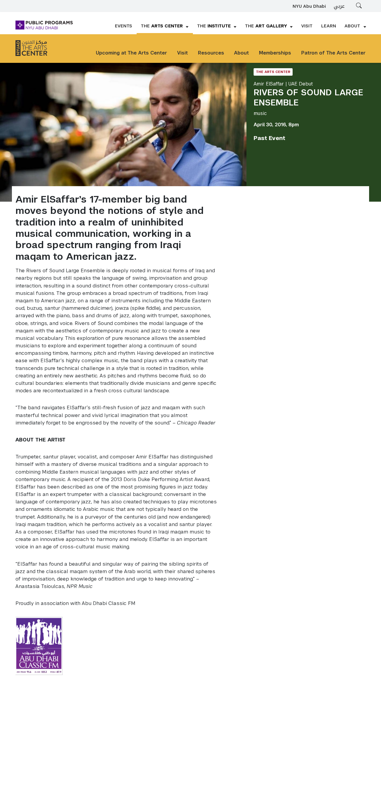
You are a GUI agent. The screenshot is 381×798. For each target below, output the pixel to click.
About (241, 53)
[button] (165, 26)
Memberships (275, 53)
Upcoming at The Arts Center (131, 53)
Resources (211, 53)
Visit (182, 53)
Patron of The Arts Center (333, 53)
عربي (339, 6)
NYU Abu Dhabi (309, 6)
